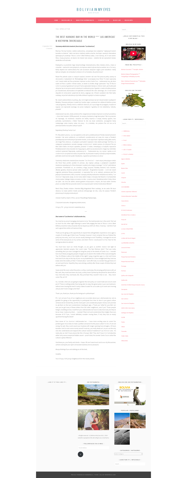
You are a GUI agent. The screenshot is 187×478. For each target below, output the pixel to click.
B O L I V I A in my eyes (93, 9)
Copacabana (124, 201)
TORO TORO (124, 336)
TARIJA (123, 327)
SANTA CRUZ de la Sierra (128, 308)
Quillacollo (124, 280)
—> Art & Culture (125, 136)
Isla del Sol (124, 224)
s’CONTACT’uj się (103, 20)
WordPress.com (110, 474)
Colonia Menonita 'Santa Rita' (129, 196)
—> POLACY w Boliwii (127, 154)
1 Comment (49, 48)
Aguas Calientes (125, 159)
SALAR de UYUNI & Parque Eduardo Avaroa (133, 285)
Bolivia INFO (129, 20)
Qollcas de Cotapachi (127, 275)
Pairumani (124, 252)
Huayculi (123, 219)
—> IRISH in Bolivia (126, 145)
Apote (123, 163)
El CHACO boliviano (126, 210)
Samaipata (124, 289)
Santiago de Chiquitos (127, 313)
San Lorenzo (124, 299)
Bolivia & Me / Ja (67, 20)
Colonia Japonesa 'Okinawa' (129, 191)
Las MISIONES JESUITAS (127, 243)
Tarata (123, 322)
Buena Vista (124, 168)
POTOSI (123, 271)
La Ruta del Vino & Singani (128, 238)
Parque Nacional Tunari (127, 261)
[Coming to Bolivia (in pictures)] (122, 437)
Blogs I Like (117, 20)
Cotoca (123, 205)
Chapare (123, 177)
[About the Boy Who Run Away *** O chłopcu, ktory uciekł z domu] (122, 421)
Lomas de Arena (125, 247)
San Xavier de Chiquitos (127, 303)
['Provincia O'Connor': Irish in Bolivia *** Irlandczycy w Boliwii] (138, 421)
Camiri (123, 173)
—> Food (123, 140)
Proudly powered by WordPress (82, 474)
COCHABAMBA (125, 187)
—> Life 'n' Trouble (126, 149)
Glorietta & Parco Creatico (128, 215)
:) (80, 454)
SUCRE (123, 317)
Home (56, 20)
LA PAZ (123, 233)
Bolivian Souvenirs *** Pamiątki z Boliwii (132, 69)
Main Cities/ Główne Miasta (85, 20)
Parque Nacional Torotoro (128, 257)
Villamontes (124, 341)
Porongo (123, 266)
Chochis (123, 182)
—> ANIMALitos (125, 131)
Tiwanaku (124, 331)
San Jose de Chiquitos (127, 294)
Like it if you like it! (57, 382)
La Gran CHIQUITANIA (127, 229)
